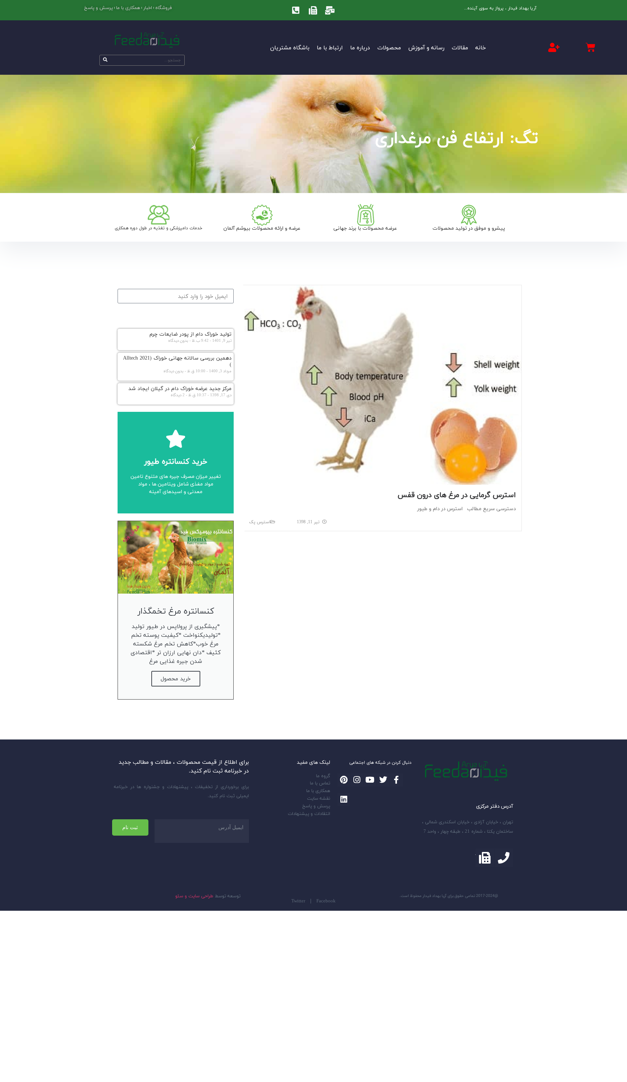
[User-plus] (554, 47)
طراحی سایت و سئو (194, 896)
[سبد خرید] (590, 47)
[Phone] (504, 858)
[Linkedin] (343, 799)
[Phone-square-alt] (295, 10)
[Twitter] (383, 780)
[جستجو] (105, 60)
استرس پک (259, 522)
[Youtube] (370, 780)
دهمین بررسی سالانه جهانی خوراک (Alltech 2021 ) (177, 361)
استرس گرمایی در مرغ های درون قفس (457, 494)
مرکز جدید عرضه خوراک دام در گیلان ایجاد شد (179, 388)
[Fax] (312, 10)
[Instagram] (357, 780)
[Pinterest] (343, 780)
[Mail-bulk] (329, 10)
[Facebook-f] (396, 780)
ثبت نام (130, 827)
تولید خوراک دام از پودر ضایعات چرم (190, 334)
